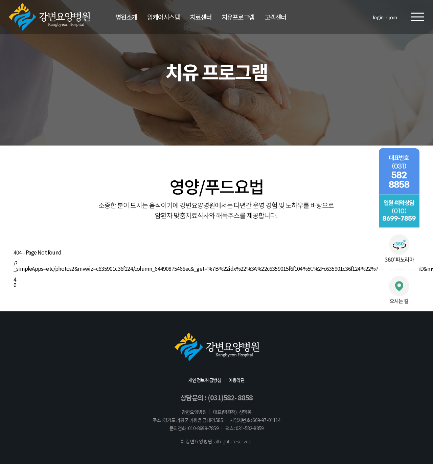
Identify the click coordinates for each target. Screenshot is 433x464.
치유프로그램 (238, 16)
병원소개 (126, 16)
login (378, 17)
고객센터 (275, 16)
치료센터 (200, 16)
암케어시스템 (163, 16)
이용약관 (236, 380)
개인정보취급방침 (204, 380)
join (393, 17)
